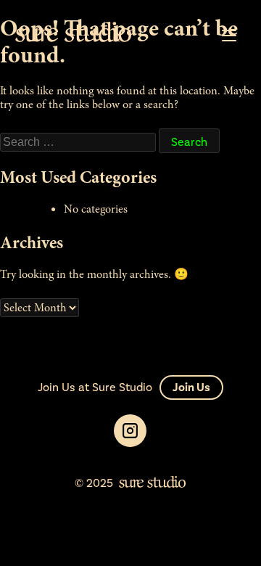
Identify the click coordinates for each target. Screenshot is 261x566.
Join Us (191, 387)
